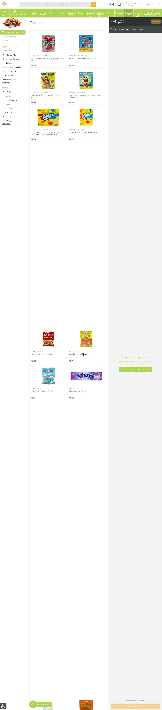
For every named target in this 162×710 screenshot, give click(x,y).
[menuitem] (4, 13)
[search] (93, 4)
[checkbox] (13, 51)
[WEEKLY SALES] (111, 4)
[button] (128, 4)
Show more (6, 83)
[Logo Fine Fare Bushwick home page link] (4, 4)
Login (158, 4)
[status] (121, 21)
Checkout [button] (156, 22)
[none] (48, 49)
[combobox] (57, 4)
